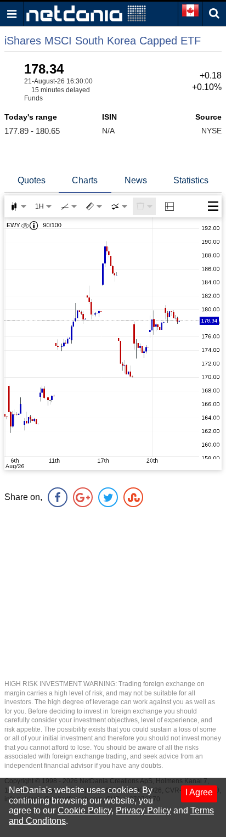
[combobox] (119, 206)
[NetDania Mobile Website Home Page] (86, 13)
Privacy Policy (143, 810)
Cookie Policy (84, 810)
